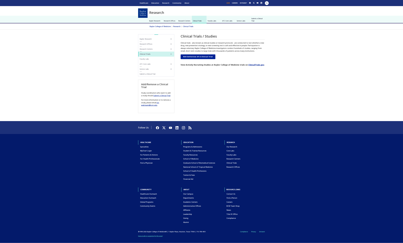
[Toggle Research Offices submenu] (171, 44)
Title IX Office (231, 214)
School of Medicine (190, 159)
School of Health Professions (194, 171)
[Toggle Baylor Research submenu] (171, 39)
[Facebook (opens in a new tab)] (250, 3)
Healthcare (144, 3)
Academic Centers (190, 202)
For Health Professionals (150, 159)
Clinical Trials (197, 21)
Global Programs (146, 202)
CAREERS (235, 3)
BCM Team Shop (233, 206)
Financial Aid (188, 179)
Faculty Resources (190, 155)
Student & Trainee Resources (194, 151)
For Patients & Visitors (149, 155)
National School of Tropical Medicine (198, 167)
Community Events (147, 206)
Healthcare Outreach (148, 194)
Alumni (186, 222)
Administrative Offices (192, 206)
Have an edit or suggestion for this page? (150, 236)
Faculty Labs (212, 21)
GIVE (228, 3)
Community (176, 3)
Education (155, 3)
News (228, 210)
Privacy (253, 232)
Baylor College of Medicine (160, 26)
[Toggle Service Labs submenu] (171, 69)
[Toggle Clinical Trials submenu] (171, 54)
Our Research (231, 147)
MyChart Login (146, 151)
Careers (229, 202)
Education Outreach (148, 198)
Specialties (144, 147)
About (186, 3)
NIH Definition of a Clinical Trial (198, 57)
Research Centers (184, 21)
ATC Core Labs (227, 21)
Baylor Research (154, 21)
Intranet (262, 232)
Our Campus (188, 194)
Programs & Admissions (192, 147)
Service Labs (241, 21)
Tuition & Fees (189, 175)
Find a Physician (146, 163)
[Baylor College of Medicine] (143, 13)
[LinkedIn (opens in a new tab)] (261, 3)
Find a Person (231, 198)
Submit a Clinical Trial (256, 20)
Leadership (187, 214)
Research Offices (169, 21)
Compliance (231, 218)
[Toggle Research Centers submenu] (171, 49)
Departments (188, 198)
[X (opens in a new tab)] (254, 3)
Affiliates (186, 210)
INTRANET (243, 3)
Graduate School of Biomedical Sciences (199, 163)
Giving (185, 218)
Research (165, 3)
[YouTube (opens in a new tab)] (257, 3)
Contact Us (230, 194)
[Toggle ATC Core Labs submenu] (171, 64)
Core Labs (230, 151)
